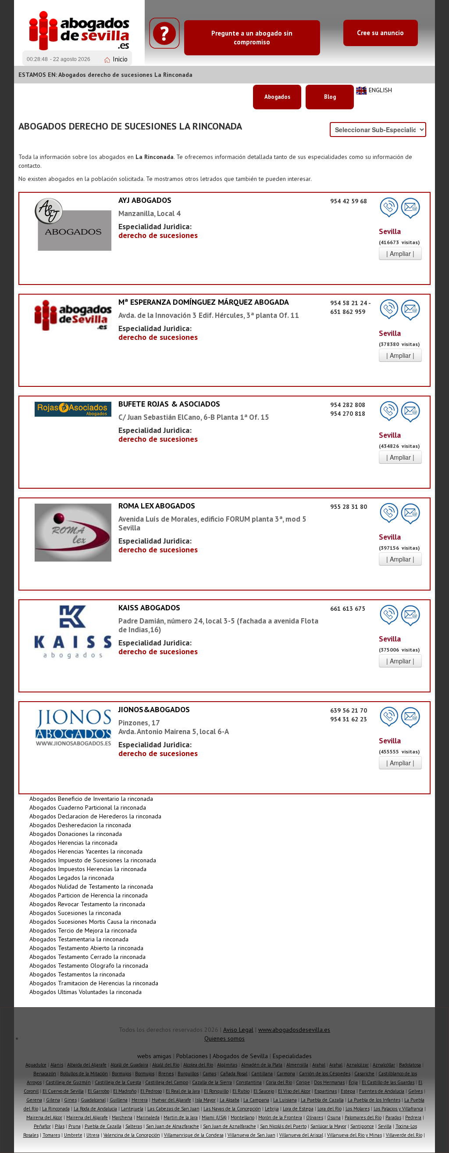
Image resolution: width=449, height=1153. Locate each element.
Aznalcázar (357, 1065)
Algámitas (227, 1065)
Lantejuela (132, 1109)
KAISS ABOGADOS (149, 607)
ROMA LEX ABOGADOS (156, 506)
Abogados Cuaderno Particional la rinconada (87, 807)
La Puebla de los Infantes (374, 1100)
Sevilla (385, 1126)
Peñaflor (42, 1126)
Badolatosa (410, 1065)
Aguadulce (35, 1065)
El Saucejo (263, 1091)
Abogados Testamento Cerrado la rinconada (87, 957)
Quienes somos (224, 1038)
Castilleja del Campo (166, 1082)
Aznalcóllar (384, 1065)
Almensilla (297, 1065)
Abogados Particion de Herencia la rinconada (88, 895)
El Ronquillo (216, 1091)
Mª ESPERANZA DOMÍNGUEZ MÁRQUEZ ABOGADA (203, 302)
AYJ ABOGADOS (144, 200)
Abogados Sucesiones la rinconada (75, 913)
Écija (353, 1082)
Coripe (303, 1082)
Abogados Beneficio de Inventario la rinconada (91, 799)
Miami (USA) (214, 1117)
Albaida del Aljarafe (87, 1065)
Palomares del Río (363, 1117)
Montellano (242, 1117)
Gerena (34, 1100)
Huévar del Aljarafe (171, 1100)
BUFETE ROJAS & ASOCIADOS (169, 404)
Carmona (286, 1073)
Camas (209, 1073)
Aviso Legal (238, 1030)
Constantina (249, 1082)
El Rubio (240, 1091)
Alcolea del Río (198, 1065)
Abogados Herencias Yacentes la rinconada (86, 851)
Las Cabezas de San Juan (173, 1109)
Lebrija (272, 1109)
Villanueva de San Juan (251, 1135)
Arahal (318, 1065)
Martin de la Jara (181, 1117)
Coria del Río (279, 1082)
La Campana (256, 1100)
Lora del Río (329, 1109)
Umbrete (73, 1135)
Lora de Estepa (298, 1109)
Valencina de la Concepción (131, 1135)
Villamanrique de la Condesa (194, 1135)
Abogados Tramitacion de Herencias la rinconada (93, 983)
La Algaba (229, 1100)
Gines (70, 1100)
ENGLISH (380, 90)
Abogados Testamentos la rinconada (77, 974)
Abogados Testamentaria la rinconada (78, 939)
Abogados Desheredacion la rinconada (80, 825)
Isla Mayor (205, 1100)
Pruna (74, 1126)
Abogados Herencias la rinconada (73, 843)
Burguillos (188, 1073)
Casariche (364, 1073)
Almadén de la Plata (261, 1065)
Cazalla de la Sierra (212, 1082)
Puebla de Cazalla (103, 1126)
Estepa (348, 1091)
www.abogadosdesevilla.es (294, 1030)
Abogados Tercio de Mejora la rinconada (83, 930)
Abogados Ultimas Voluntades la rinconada (85, 992)
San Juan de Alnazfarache (172, 1126)
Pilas (59, 1126)
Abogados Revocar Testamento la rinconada (87, 904)
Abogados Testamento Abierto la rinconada (86, 948)
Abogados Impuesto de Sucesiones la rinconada (92, 860)
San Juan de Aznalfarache (229, 1126)
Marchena (122, 1117)
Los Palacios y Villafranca (398, 1109)
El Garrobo (98, 1091)
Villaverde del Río (404, 1135)
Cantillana (262, 1073)
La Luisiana (285, 1100)
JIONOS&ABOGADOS (154, 709)
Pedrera (413, 1117)
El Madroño (124, 1091)
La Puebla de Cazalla (322, 1100)
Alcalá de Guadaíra (129, 1065)
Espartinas (325, 1091)
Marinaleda (148, 1117)
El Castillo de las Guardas (388, 1082)
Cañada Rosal (233, 1073)
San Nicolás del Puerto (283, 1126)
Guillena (119, 1100)
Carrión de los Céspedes (324, 1073)
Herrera (140, 1100)
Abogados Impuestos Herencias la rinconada (87, 869)
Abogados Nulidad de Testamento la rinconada (91, 886)
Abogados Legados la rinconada (71, 878)
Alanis (56, 1065)
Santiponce (362, 1126)
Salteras (133, 1126)
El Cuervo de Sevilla (63, 1091)
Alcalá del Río (165, 1065)
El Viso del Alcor (294, 1091)
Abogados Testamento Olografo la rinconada (88, 965)
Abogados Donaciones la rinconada (75, 834)
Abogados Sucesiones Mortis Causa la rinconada (92, 922)
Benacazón (44, 1073)
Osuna (334, 1117)
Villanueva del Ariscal (301, 1135)
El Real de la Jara (183, 1091)
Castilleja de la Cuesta (118, 1082)
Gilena (53, 1100)
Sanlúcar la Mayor (328, 1126)
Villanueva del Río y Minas (354, 1135)
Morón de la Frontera (280, 1117)
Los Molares (358, 1109)
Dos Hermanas (329, 1082)
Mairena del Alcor (44, 1117)
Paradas (393, 1117)
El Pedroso (151, 1091)
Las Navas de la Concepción (232, 1109)
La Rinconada (56, 1109)
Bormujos (121, 1073)
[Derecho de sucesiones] (73, 224)
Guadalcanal (93, 1100)
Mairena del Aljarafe (87, 1117)
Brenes (166, 1073)
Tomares (51, 1135)
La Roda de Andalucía (95, 1109)
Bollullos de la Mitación (84, 1073)
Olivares (314, 1117)
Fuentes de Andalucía (381, 1091)
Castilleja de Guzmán (68, 1082)
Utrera (93, 1135)
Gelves (415, 1091)
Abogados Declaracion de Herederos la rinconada (95, 816)
